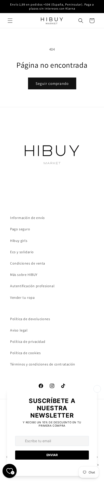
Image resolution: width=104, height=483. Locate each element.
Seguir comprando (52, 83)
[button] (10, 20)
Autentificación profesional (32, 286)
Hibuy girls (19, 240)
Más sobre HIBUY (24, 274)
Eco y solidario (22, 252)
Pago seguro (20, 229)
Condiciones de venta (27, 263)
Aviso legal (19, 330)
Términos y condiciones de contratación (42, 364)
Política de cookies (25, 353)
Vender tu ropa (22, 297)
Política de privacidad (27, 341)
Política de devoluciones (30, 319)
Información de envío (27, 217)
